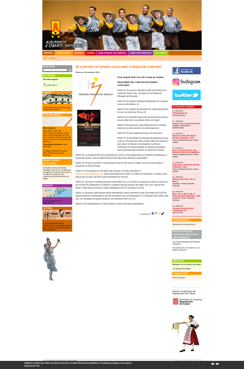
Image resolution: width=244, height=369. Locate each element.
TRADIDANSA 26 (179, 113)
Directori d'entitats (140, 53)
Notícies (78, 53)
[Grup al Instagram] (186, 87)
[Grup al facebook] (186, 74)
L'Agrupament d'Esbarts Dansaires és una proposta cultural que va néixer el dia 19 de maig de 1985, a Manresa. (57, 226)
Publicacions (64, 53)
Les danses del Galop (181, 269)
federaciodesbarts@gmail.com (89, 174)
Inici (45, 58)
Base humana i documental (112, 53)
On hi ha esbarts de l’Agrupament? (51, 202)
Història (48, 53)
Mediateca (178, 261)
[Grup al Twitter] (186, 100)
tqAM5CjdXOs (51, 85)
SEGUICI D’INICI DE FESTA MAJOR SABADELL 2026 (184, 137)
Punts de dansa (178, 278)
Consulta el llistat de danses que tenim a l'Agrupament (56, 109)
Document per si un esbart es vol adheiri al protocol (185, 249)
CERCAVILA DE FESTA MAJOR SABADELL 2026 (185, 166)
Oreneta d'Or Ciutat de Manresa (186, 123)
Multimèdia (160, 53)
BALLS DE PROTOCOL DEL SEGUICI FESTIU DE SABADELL (186, 151)
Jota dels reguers (50, 79)
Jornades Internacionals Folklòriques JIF (183, 209)
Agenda (91, 53)
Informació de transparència (183, 224)
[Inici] (122, 25)
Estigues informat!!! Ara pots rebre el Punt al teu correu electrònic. (55, 153)
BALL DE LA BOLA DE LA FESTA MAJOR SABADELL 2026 (186, 195)
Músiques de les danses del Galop (187, 264)
